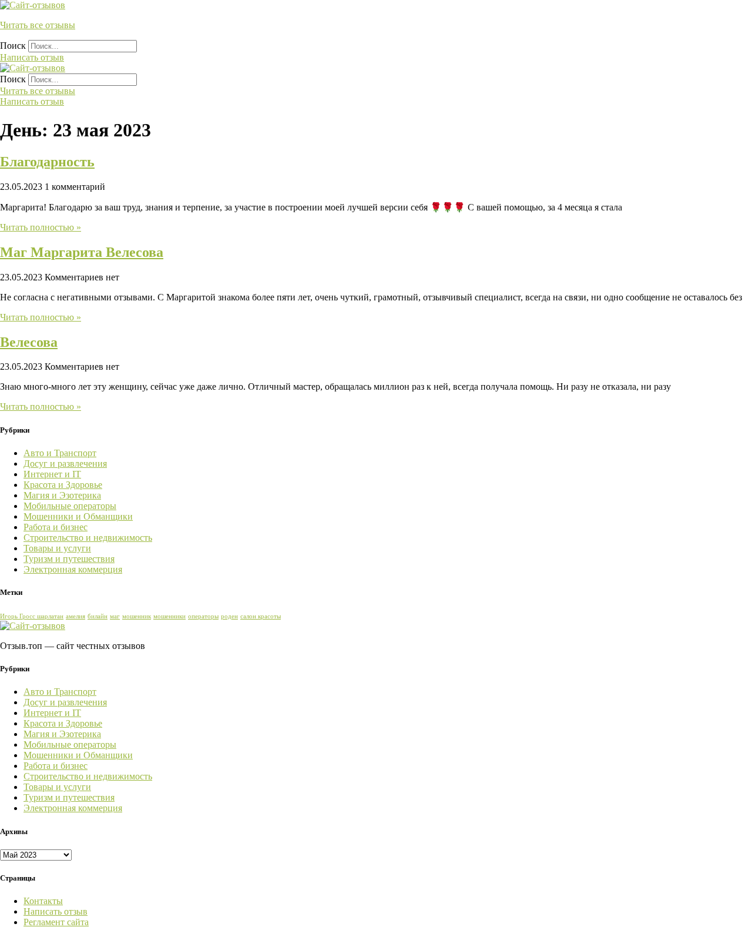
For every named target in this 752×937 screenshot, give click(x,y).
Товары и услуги (57, 548)
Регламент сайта (56, 922)
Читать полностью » (40, 227)
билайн (98, 616)
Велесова (29, 342)
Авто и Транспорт (60, 453)
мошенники (169, 616)
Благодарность (47, 161)
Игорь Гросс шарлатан (31, 616)
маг (115, 616)
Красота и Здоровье (63, 485)
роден (229, 616)
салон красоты (260, 616)
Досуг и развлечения (65, 464)
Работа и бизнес (56, 527)
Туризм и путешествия (69, 559)
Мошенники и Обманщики (78, 516)
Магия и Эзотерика (62, 495)
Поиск (13, 46)
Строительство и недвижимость (88, 538)
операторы (203, 616)
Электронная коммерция (73, 569)
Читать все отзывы (37, 25)
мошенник (136, 616)
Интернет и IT (52, 474)
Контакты (43, 901)
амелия (75, 616)
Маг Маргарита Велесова (81, 252)
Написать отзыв (56, 911)
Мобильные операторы (70, 506)
